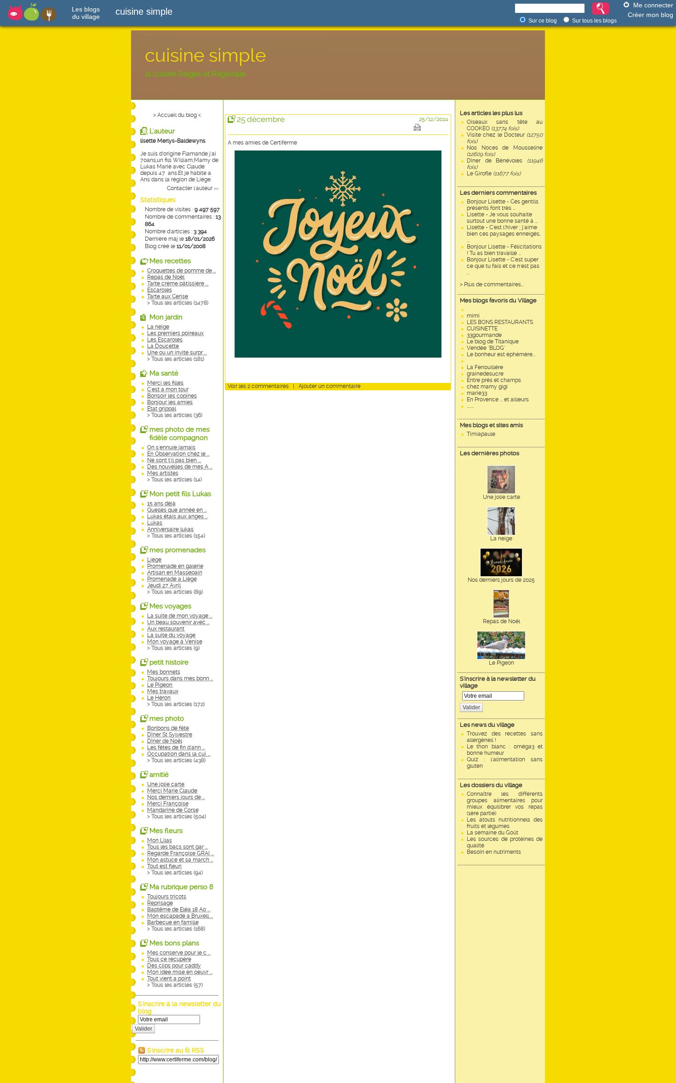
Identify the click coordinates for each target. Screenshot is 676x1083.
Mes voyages (170, 606)
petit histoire (169, 662)
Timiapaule (481, 434)
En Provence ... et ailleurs (498, 399)
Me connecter (653, 5)
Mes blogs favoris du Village (498, 300)
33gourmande (484, 335)
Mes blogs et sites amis (491, 425)
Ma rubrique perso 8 (181, 887)
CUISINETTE (482, 328)
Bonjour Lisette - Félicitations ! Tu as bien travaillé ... (504, 249)
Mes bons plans (174, 943)
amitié (159, 774)
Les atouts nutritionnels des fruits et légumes (505, 823)
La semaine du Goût (492, 832)
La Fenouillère (485, 367)
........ (470, 406)
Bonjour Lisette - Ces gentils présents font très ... (503, 204)
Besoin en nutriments (494, 852)
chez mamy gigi (487, 386)
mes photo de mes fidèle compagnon (179, 433)
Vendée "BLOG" (486, 348)
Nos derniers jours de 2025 (501, 580)
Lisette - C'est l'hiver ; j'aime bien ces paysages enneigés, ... (503, 233)
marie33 (477, 393)
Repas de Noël (501, 621)
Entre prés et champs (494, 380)
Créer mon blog (650, 14)
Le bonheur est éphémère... (501, 354)
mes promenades (177, 550)
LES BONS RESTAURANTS (500, 322)
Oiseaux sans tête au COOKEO (505, 125)
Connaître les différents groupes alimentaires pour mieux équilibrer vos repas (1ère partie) (505, 804)
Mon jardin (166, 317)
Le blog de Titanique (493, 341)
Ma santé (163, 373)
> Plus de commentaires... (492, 284)
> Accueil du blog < (177, 115)
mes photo (166, 718)
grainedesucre (485, 374)
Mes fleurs (166, 831)
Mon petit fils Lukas (180, 494)
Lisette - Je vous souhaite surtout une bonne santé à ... (502, 217)
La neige (501, 538)
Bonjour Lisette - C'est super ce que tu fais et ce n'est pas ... (503, 266)
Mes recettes (170, 261)
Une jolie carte (501, 497)
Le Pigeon (501, 663)
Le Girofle (494, 173)
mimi (473, 316)
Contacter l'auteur (189, 188)
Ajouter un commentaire (329, 386)
